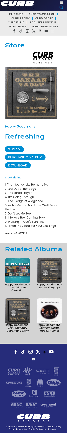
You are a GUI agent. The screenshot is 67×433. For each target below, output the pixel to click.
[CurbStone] (14, 382)
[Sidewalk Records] (56, 371)
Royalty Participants (37, 429)
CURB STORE (44, 18)
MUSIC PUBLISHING (45, 26)
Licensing (52, 429)
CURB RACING (20, 18)
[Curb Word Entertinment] (48, 405)
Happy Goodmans (20, 126)
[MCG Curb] (54, 382)
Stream (14, 149)
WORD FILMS (18, 26)
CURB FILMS (16, 22)
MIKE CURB (16, 14)
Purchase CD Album (25, 157)
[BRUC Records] (17, 405)
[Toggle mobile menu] (61, 2)
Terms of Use (21, 429)
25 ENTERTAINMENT (43, 22)
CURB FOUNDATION (42, 14)
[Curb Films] (49, 394)
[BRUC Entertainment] (32, 405)
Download (17, 165)
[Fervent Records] (35, 394)
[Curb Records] (14, 371)
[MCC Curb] (19, 394)
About (50, 427)
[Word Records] (28, 371)
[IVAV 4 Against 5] (40, 382)
